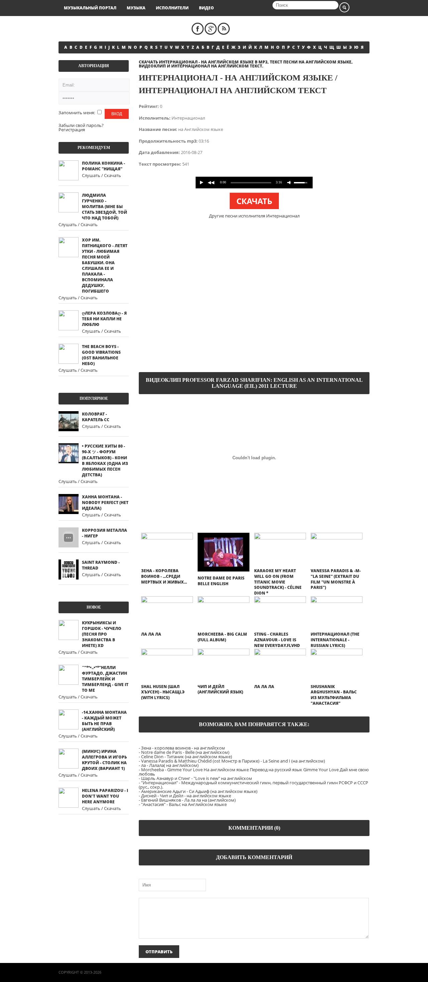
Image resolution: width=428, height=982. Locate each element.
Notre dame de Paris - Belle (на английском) (185, 752)
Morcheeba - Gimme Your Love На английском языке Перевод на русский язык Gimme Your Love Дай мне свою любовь (254, 772)
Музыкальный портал (90, 8)
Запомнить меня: (77, 113)
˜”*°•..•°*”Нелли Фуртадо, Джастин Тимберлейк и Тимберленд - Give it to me (105, 679)
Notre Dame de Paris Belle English (221, 581)
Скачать (254, 200)
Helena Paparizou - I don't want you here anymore (105, 796)
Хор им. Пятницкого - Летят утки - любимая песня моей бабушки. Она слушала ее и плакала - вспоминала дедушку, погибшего (104, 265)
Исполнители (172, 8)
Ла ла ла (151, 634)
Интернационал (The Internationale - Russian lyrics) (335, 639)
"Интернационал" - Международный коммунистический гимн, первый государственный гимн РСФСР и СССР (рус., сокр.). (253, 785)
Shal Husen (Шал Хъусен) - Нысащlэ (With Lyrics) (163, 692)
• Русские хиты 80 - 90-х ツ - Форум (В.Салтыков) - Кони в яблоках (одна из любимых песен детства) (105, 460)
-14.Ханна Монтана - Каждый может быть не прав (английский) (104, 720)
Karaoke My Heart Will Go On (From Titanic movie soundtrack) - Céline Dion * (278, 582)
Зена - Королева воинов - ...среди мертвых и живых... (164, 576)
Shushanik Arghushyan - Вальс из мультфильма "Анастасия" (334, 695)
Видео (206, 8)
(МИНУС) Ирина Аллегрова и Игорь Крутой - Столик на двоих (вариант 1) (104, 760)
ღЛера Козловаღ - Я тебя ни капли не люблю (104, 318)
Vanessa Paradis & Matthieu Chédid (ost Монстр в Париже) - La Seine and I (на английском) (233, 761)
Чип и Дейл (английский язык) (220, 689)
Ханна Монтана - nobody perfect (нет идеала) (105, 502)
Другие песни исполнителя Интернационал (254, 216)
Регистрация (72, 130)
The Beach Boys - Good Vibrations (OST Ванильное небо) (101, 355)
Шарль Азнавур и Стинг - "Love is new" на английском (196, 778)
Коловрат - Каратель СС (95, 417)
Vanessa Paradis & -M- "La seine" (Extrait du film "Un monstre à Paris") (336, 579)
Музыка (136, 8)
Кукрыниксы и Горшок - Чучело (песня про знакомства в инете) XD (101, 634)
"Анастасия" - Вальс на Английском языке (184, 804)
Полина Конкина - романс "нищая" (103, 166)
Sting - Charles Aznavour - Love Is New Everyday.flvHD (277, 639)
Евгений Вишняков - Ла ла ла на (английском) (188, 800)
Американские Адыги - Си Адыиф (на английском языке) (199, 791)
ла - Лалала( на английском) (170, 765)
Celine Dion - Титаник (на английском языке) (186, 757)
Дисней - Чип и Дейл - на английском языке (186, 796)
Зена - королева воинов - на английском (183, 748)
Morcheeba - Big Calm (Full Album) (222, 637)
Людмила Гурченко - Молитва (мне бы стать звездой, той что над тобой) (104, 206)
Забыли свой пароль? (81, 125)
